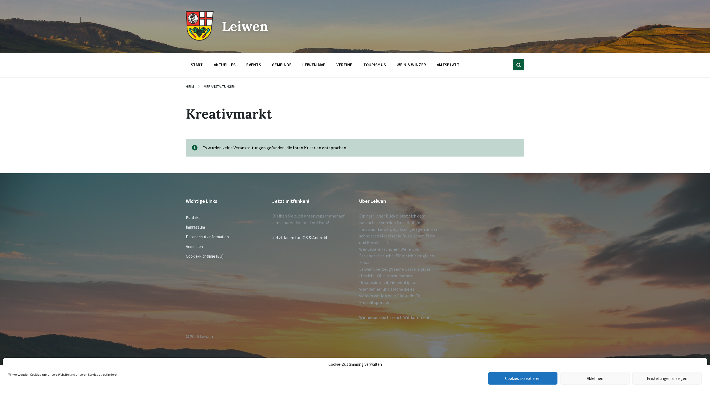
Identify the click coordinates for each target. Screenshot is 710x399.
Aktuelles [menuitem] (225, 64)
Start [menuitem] (197, 64)
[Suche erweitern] (518, 64)
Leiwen (245, 26)
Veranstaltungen (220, 86)
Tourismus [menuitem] (374, 64)
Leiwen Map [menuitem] (314, 64)
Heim (190, 86)
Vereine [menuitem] (344, 64)
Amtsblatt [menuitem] (448, 64)
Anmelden (194, 246)
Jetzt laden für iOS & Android (299, 237)
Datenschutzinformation (207, 236)
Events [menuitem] (253, 64)
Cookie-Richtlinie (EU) (205, 256)
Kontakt (193, 217)
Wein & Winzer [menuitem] (411, 64)
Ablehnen (595, 378)
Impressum (195, 227)
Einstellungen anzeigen (667, 378)
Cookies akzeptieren (523, 378)
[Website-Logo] (200, 39)
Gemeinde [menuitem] (281, 64)
